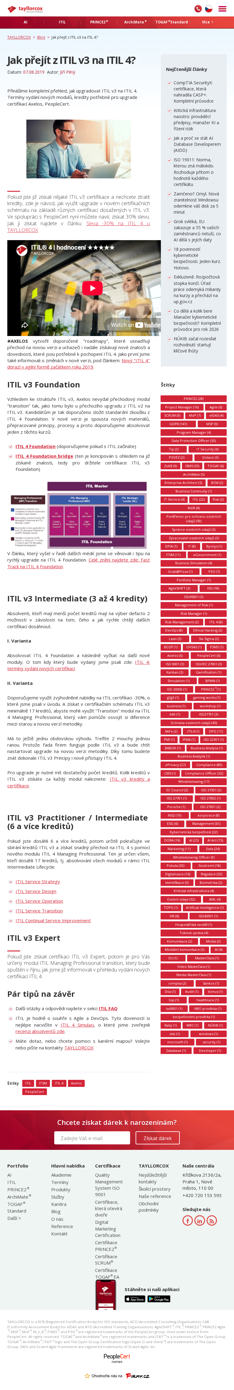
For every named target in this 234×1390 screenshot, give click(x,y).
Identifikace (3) (177, 882)
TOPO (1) (171, 907)
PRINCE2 (18, 1189)
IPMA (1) (189, 739)
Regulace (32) (211, 874)
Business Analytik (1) (194, 756)
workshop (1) (210, 706)
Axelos (76, 1083)
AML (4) (215, 899)
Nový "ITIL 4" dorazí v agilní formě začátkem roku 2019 (78, 363)
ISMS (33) (192, 466)
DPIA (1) (171, 546)
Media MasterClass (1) (193, 974)
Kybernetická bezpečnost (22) (194, 832)
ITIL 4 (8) (215, 622)
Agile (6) (216, 407)
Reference (62, 1226)
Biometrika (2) (211, 882)
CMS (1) (170, 773)
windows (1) (208, 1033)
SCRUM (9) (172, 415)
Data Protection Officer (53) (194, 440)
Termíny (60, 1182)
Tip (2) (174, 449)
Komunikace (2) (179, 941)
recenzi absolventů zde (40, 1031)
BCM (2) (217, 482)
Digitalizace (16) (177, 874)
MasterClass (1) (207, 958)
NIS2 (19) (174, 815)
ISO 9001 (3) (175, 664)
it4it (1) (174, 714)
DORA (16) (172, 840)
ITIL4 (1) (193, 731)
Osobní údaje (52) (181, 899)
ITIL (28, 1083)
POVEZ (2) (176, 457)
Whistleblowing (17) (193, 781)
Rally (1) (171, 1025)
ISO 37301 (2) (211, 790)
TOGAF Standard (16, 1207)
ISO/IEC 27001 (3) (209, 664)
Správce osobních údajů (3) (193, 529)
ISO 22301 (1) (214, 739)
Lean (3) (175, 638)
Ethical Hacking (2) (207, 630)
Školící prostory (155, 1189)
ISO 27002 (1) (210, 798)
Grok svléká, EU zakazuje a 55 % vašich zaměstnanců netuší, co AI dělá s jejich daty (197, 231)
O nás (57, 1219)
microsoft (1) (177, 1042)
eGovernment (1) (207, 554)
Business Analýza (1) (207, 748)
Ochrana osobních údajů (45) (194, 722)
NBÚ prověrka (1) (208, 1008)
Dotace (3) (210, 457)
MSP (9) (212, 424)
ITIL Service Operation (39, 901)
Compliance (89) (209, 764)
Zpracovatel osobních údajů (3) (194, 538)
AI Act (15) (215, 840)
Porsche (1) (176, 806)
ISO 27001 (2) (210, 806)
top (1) (174, 1000)
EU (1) (172, 958)
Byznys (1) (214, 546)
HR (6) (174, 916)
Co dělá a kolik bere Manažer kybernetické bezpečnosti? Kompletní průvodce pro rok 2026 (197, 320)
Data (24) (213, 848)
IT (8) (192, 546)
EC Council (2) (177, 790)
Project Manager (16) (182, 407)
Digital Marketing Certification (107, 1228)
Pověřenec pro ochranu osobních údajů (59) (193, 518)
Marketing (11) (179, 848)
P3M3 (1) (216, 647)
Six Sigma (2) (209, 638)
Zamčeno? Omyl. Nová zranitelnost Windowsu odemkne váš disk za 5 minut (196, 203)
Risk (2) (218, 499)
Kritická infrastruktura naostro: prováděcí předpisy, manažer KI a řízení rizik (196, 119)
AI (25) (194, 840)
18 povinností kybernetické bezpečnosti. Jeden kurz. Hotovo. (197, 258)
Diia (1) (170, 991)
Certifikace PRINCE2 (106, 1245)
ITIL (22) (199, 499)
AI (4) (218, 949)
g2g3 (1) (173, 697)
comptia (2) (177, 983)
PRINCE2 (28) (194, 398)
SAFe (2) (171, 731)
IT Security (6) (207, 449)
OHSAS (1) (194, 647)
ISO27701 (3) (208, 714)
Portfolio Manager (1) (194, 580)
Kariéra (58, 1204)
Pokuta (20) (175, 865)
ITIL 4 (59, 1083)
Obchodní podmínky (149, 1206)
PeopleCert (34, 1091)
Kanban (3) (174, 672)
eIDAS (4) (216, 415)
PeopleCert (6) (208, 655)
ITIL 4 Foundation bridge (44, 456)
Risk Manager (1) (194, 613)
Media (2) (213, 941)
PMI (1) (169, 739)
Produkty (60, 1189)
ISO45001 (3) (193, 596)
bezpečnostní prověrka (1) (194, 1016)
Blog (56, 1211)
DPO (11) (216, 731)
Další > (14, 1218)
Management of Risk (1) (194, 605)
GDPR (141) (178, 424)
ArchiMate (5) (193, 474)
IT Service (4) (174, 499)
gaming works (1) (206, 697)
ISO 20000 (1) (177, 689)
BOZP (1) (171, 647)
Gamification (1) (208, 672)
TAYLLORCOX (79, 1048)
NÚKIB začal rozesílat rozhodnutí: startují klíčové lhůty (195, 345)
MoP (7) (195, 415)
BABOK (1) (173, 748)
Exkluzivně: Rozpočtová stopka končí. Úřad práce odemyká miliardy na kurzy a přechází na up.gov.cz (197, 289)
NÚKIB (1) (215, 1025)
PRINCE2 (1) (211, 689)
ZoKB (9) (170, 466)
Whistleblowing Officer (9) (193, 857)
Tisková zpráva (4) (193, 932)
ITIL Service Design (36, 891)
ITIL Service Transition (39, 911)
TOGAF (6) (215, 466)
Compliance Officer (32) (204, 773)
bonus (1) (215, 991)
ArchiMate (18, 1197)
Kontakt (59, 1234)
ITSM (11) (173, 554)
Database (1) (176, 1050)
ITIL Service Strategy (38, 881)
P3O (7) (214, 571)
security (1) (211, 1042)
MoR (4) (194, 508)
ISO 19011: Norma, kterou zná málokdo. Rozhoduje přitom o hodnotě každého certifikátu (194, 172)
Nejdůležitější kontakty (153, 1178)
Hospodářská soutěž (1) (193, 924)
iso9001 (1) (174, 1008)
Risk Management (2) (182, 622)
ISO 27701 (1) (177, 798)
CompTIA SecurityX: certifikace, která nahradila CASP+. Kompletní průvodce (194, 92)
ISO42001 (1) (208, 916)
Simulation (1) (179, 680)
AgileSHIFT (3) (179, 588)
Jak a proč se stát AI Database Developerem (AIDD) (197, 144)
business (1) (176, 706)
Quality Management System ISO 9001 (109, 1184)
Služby (57, 1197)
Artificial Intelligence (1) (205, 907)
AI (9, 1175)
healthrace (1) (208, 1000)
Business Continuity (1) (194, 491)
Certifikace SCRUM (106, 1259)
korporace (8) (208, 815)
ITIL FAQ (108, 1008)
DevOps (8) (174, 630)
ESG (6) (172, 823)
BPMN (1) (212, 680)
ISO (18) (213, 588)
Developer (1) (210, 1050)
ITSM (43, 1083)
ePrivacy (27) (175, 764)
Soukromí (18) (209, 865)
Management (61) (206, 823)
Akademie (61, 1175)
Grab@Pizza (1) (180, 571)
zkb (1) (174, 1033)
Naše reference (155, 1196)
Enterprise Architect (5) (183, 482)
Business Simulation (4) (193, 563)
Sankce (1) (211, 983)
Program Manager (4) (194, 432)
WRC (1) (192, 1025)
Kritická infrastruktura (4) (194, 890)
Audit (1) (191, 991)
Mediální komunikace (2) (184, 949)
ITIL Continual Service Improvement (53, 920)
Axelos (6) (175, 655)
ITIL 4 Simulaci (77, 1025)
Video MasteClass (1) (193, 966)
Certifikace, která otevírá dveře (108, 1208)
